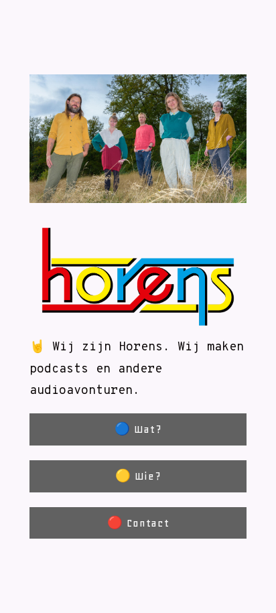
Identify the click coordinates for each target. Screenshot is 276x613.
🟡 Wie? (138, 476)
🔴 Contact (138, 523)
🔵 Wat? (138, 429)
